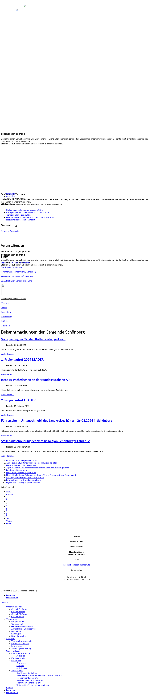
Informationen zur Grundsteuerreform (23, 480)
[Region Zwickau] (9, 294)
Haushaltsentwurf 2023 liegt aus (21, 465)
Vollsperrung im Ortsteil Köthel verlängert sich (33, 339)
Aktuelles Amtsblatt (10, 231)
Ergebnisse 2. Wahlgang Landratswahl (23, 482)
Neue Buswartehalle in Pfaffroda (21, 473)
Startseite (10, 194)
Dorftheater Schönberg (11, 267)
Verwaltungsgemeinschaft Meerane (17, 276)
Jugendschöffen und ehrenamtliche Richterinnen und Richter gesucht (37, 468)
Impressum (11, 595)
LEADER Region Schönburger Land (16, 281)
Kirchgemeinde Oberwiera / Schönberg (18, 272)
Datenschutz (12, 598)
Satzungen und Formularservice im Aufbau (25, 478)
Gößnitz (4, 321)
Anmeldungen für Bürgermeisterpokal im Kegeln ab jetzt (31, 463)
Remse (4, 308)
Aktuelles (10, 196)
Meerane (5, 303)
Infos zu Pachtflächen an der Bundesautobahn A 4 (35, 380)
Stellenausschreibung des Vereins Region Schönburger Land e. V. (45, 441)
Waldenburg (6, 317)
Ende (8, 523)
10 (7, 518)
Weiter (9, 521)
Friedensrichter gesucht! (17, 470)
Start (8, 492)
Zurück (9, 494)
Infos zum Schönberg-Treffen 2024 (21, 460)
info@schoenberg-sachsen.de (76, 565)
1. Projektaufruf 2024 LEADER (22, 359)
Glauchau (5, 326)
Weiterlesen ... (7, 354)
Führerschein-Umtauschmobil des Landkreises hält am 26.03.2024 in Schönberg (56, 420)
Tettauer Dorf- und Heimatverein (16, 263)
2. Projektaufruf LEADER (18, 400)
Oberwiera (6, 312)
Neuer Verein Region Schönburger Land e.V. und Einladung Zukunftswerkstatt (41, 475)
